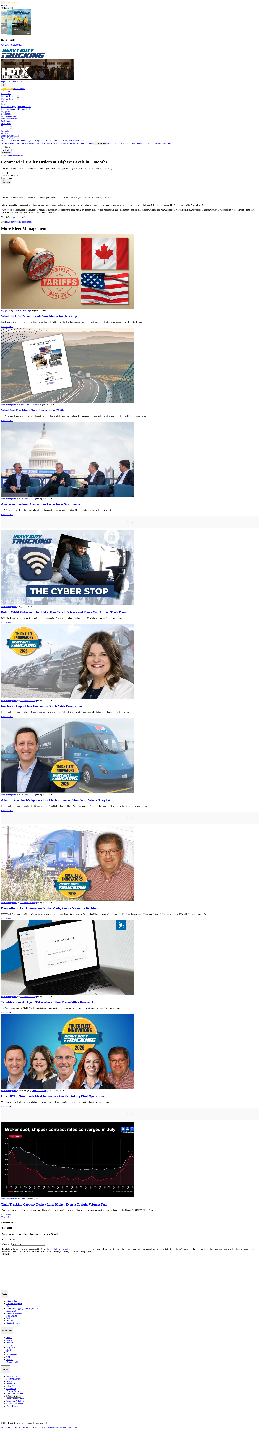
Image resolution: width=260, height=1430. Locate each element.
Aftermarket (6, 91)
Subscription (6, 143)
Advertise (39, 143)
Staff (22, 1199)
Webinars (60, 141)
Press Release (166, 143)
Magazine (30, 141)
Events (42, 141)
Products (5, 131)
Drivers (4, 101)
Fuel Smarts (6, 121)
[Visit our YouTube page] (10, 1229)
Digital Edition (17, 45)
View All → (6, 1217)
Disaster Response (9, 96)
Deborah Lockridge (22, 310)
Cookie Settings (100, 143)
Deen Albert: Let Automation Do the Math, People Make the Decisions (50, 908)
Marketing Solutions (134, 143)
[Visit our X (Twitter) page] (7, 1229)
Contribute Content (151, 143)
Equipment (5, 111)
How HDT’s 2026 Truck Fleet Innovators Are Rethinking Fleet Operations (52, 1096)
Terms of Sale (31, 1427)
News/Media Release (29, 404)
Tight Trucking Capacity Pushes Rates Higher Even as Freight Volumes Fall (54, 1204)
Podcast (67, 141)
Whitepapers (50, 141)
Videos (22, 141)
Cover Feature (11, 2)
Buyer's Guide (77, 141)
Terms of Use (19, 1427)
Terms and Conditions (83, 143)
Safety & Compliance (10, 136)
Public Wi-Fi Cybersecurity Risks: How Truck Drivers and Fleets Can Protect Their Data (63, 612)
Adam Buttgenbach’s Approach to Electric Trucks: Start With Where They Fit (55, 800)
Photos (4, 141)
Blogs (37, 141)
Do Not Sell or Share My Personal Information (57, 1427)
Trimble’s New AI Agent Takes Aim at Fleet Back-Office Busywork (47, 1002)
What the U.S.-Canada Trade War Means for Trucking (39, 316)
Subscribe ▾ (7, 8)
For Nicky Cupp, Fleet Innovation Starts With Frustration (41, 706)
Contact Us (56, 143)
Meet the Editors (19, 143)
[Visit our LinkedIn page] (5, 1229)
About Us (47, 143)
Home (3, 155)
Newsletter (30, 143)
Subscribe (5, 45)
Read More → (7, 326)
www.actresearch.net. (20, 217)
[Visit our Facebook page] (2, 1229)
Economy (11, 222)
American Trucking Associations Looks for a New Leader (41, 504)
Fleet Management (9, 116)
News (20, 2)
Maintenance (6, 126)
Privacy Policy (67, 143)
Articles (26, 2)
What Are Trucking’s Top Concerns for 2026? (32, 410)
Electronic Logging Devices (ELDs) (16, 106)
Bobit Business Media (116, 143)
